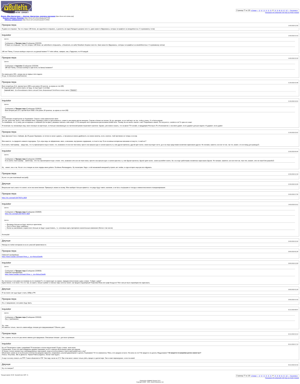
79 (277, 10)
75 (268, 10)
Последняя (294, 10)
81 (282, 10)
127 (287, 10)
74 (266, 10)
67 (261, 10)
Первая (254, 10)
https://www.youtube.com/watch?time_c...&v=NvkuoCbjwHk (22, 256)
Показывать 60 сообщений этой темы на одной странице (282, 12)
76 (270, 10)
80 (279, 10)
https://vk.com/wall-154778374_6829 (14, 198)
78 (275, 10)
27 (259, 10)
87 (284, 10)
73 (264, 10)
